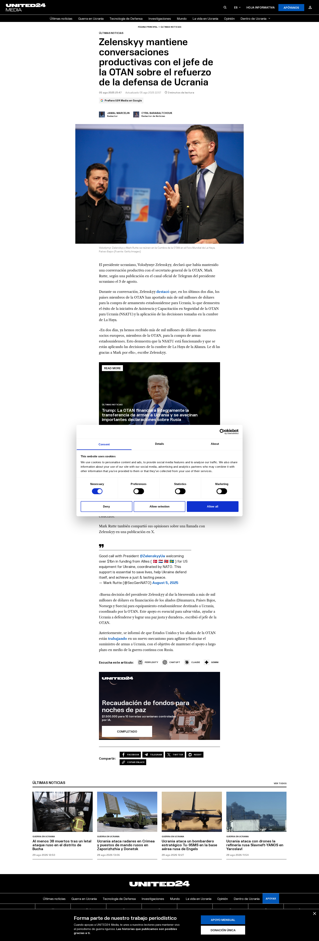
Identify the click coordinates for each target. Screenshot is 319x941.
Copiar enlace (136, 762)
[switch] (138, 491)
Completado (127, 731)
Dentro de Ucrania (253, 18)
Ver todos (280, 783)
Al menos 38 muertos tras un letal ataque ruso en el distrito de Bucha (61, 844)
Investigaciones (159, 18)
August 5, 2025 (165, 582)
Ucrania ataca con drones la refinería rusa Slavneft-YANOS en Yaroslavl (254, 844)
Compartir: (107, 758)
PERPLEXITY (151, 662)
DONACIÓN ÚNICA (223, 930)
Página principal (148, 27)
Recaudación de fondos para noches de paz (145, 706)
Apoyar (271, 898)
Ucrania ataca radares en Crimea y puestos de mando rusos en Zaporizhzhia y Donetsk (126, 844)
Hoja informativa (260, 7)
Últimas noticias (61, 18)
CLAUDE (195, 662)
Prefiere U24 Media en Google (123, 100)
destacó (162, 292)
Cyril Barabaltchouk (156, 113)
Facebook (133, 754)
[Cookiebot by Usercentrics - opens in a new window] (222, 431)
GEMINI (214, 662)
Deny (106, 506)
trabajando (117, 639)
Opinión (229, 18)
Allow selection (160, 506)
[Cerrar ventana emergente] (314, 913)
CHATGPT (174, 662)
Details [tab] (159, 443)
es (236, 7)
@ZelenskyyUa (152, 555)
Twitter (178, 754)
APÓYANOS (291, 7)
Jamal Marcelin (118, 113)
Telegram (156, 754)
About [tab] (215, 443)
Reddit (198, 754)
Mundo (182, 18)
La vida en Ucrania (205, 18)
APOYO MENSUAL (223, 920)
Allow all (212, 506)
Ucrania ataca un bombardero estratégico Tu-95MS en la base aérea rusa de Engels (189, 844)
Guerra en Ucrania (91, 18)
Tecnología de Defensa (126, 18)
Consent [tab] (104, 444)
